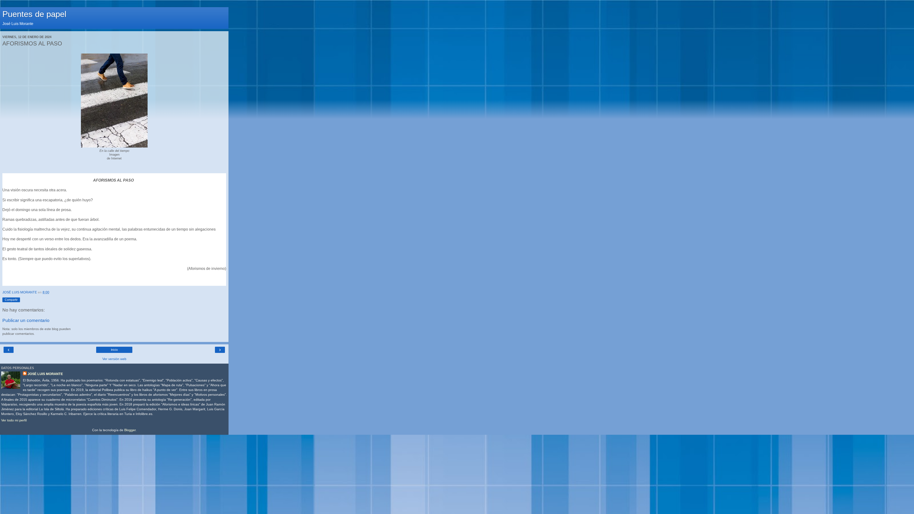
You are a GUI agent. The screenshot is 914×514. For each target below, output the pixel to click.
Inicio (114, 349)
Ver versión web (114, 359)
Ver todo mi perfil (14, 420)
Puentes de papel (34, 14)
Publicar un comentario (26, 320)
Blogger (130, 430)
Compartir (11, 299)
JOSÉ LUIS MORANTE (45, 374)
